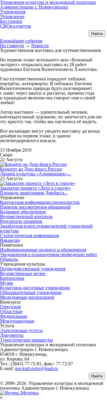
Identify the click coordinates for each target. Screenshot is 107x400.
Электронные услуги (21, 330)
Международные (17, 320)
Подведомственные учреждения (32, 268)
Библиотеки (12, 278)
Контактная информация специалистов (40, 202)
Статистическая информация (29, 235)
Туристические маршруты (26, 339)
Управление (12, 16)
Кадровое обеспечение (23, 211)
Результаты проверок (21, 221)
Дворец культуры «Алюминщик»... (35, 173)
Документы (11, 335)
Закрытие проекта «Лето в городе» (35, 188)
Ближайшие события (21, 40)
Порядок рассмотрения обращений (35, 206)
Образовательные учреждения (30, 292)
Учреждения (12, 11)
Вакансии (10, 240)
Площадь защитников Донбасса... (34, 192)
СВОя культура (15, 25)
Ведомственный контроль (26, 216)
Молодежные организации (27, 297)
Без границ (11, 21)
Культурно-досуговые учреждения (35, 287)
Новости (40, 45)
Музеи (6, 282)
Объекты (9, 259)
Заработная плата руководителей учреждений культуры (46, 228)
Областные (11, 311)
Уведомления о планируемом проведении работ (48, 254)
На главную (12, 45)
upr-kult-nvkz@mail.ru (36, 368)
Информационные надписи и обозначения (43, 249)
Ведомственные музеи (22, 273)
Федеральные (13, 316)
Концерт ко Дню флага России (31, 169)
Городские (10, 306)
